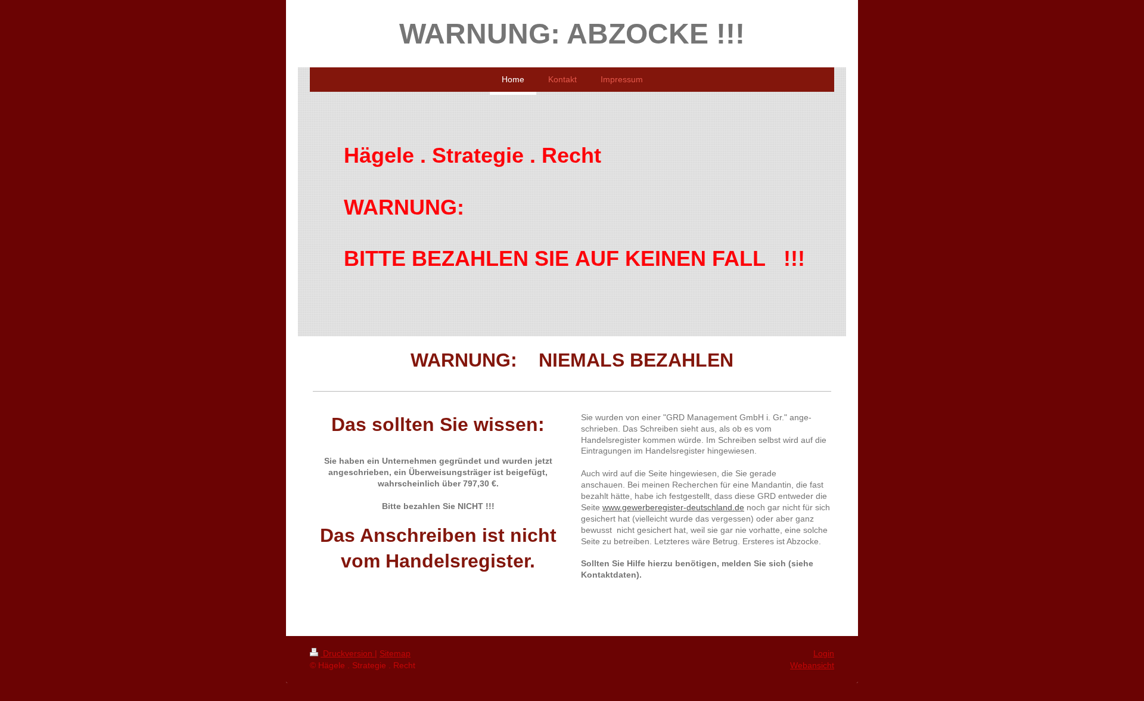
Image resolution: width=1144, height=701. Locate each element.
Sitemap (395, 653)
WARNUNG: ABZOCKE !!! (572, 33)
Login (823, 653)
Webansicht (812, 665)
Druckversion (348, 653)
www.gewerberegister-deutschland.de (673, 507)
